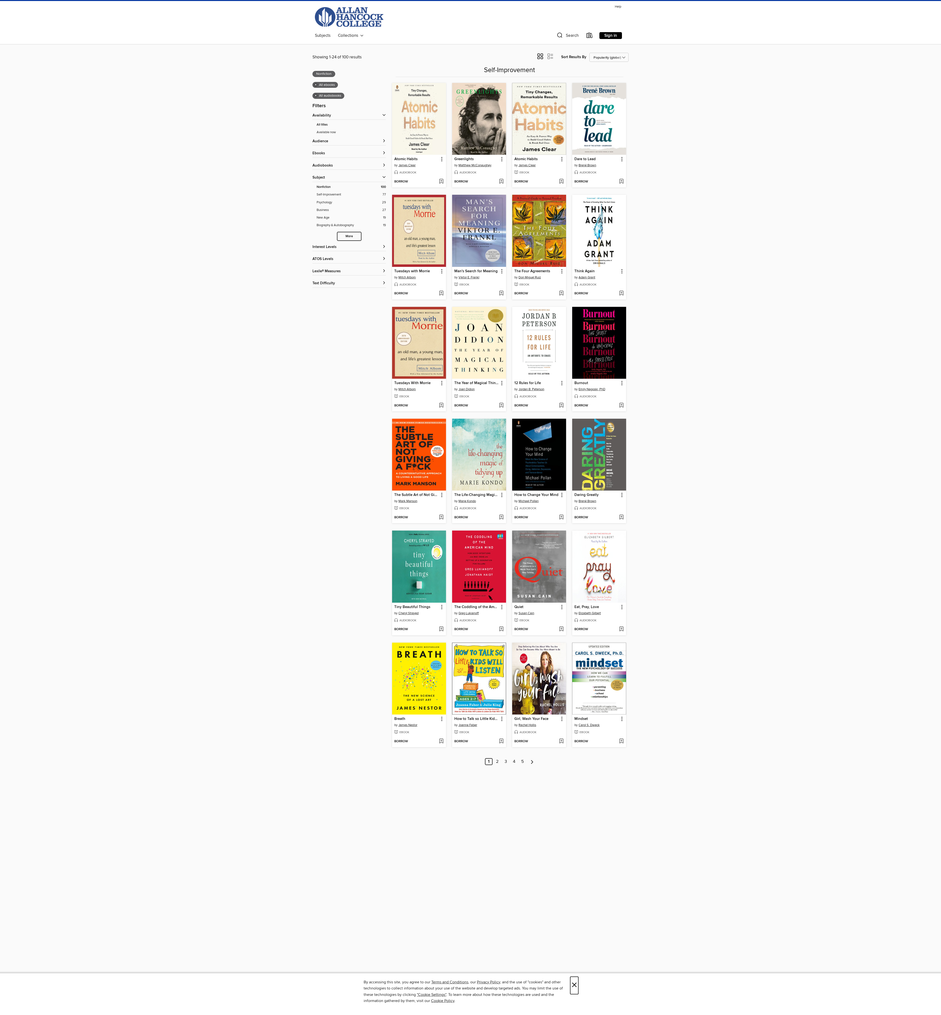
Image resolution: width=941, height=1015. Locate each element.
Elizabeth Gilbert (590, 613)
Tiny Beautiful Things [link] (412, 607)
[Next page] (532, 762)
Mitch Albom (407, 277)
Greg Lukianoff (468, 613)
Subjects (323, 35)
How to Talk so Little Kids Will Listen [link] (476, 719)
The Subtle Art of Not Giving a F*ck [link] (416, 495)
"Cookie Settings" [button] (431, 994)
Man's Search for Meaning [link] (476, 271)
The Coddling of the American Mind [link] (476, 607)
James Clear (407, 165)
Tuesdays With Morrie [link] (412, 383)
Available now (326, 132)
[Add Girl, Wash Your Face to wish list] (561, 741)
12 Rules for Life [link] (527, 383)
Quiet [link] (518, 607)
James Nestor (407, 725)
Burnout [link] (581, 383)
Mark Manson (407, 501)
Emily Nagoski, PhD (592, 389)
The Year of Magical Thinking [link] (476, 383)
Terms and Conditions (449, 982)
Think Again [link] (584, 271)
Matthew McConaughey (474, 165)
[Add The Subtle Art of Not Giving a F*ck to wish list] (441, 517)
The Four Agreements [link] (532, 271)
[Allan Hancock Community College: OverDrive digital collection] (349, 17)
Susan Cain (526, 613)
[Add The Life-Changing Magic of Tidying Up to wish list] (501, 517)
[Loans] (589, 36)
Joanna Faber (467, 725)
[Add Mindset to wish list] (621, 741)
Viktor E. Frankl (468, 277)
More (349, 236)
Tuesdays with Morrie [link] (412, 271)
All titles (322, 125)
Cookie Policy (442, 1000)
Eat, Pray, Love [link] (586, 607)
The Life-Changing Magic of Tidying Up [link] (476, 495)
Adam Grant (587, 277)
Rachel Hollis (527, 725)
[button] (567, 36)
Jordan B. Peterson (531, 389)
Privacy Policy (488, 982)
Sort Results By (573, 57)
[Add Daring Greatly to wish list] (621, 517)
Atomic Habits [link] (406, 159)
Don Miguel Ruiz (530, 277)
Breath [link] (399, 719)
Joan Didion (466, 389)
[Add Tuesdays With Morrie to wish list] (441, 406)
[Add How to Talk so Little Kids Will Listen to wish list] (501, 741)
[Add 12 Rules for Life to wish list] (561, 406)
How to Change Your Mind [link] (536, 495)
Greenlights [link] (464, 159)
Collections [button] (349, 35)
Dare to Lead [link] (585, 159)
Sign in (610, 35)
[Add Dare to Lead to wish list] (621, 182)
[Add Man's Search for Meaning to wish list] (501, 293)
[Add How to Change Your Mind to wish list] (561, 517)
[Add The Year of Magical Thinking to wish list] (501, 406)
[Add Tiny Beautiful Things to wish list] (441, 629)
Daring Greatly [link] (586, 495)
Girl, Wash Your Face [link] (531, 719)
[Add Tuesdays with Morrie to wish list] (441, 293)
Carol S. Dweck (589, 725)
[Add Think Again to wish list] (621, 293)
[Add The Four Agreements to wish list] (561, 293)
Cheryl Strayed (408, 613)
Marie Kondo (467, 501)
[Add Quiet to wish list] (561, 629)
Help (618, 7)
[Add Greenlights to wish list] (501, 182)
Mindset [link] (581, 719)
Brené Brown (587, 165)
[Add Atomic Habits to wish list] (441, 182)
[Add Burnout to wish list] (621, 406)
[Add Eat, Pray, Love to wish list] (621, 629)
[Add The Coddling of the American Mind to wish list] (501, 629)
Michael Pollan (529, 501)
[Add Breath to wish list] (441, 741)
